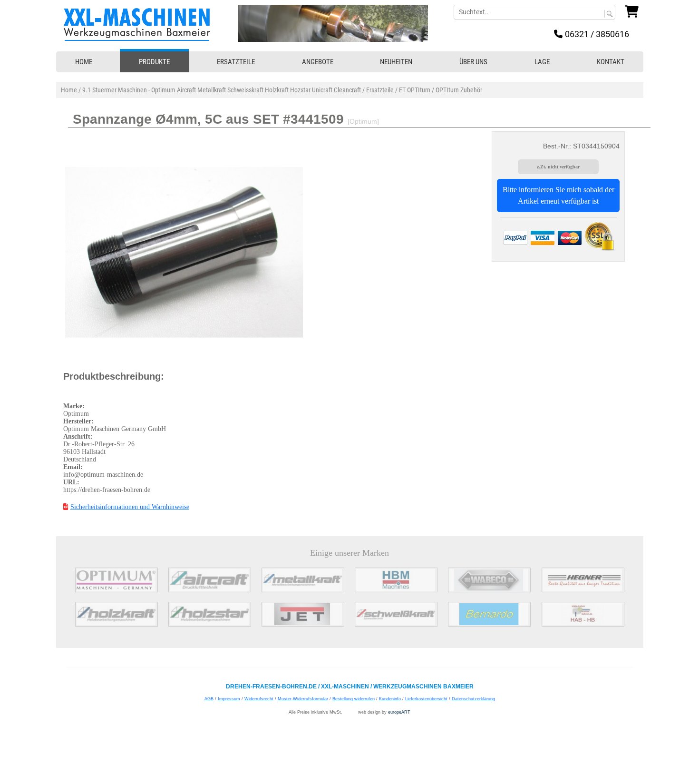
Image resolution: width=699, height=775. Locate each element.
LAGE (542, 62)
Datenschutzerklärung (473, 699)
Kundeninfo (390, 699)
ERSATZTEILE (236, 62)
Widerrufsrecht (258, 699)
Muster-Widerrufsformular (303, 699)
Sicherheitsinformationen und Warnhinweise (129, 506)
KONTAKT (610, 62)
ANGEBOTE (317, 62)
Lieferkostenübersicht (426, 699)
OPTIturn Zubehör (459, 90)
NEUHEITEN (396, 62)
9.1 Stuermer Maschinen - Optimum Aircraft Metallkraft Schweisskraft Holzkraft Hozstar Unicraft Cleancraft (221, 90)
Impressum (229, 699)
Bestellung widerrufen (353, 699)
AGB (209, 699)
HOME (83, 62)
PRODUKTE (154, 62)
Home (69, 90)
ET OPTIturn (414, 90)
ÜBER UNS (473, 62)
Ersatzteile (380, 90)
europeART (399, 712)
